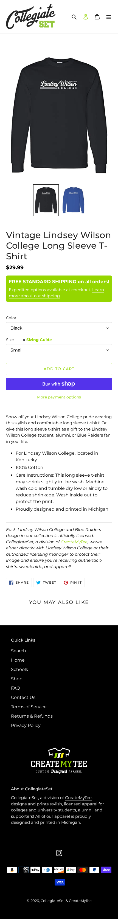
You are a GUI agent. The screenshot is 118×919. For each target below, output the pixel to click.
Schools (19, 669)
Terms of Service (29, 706)
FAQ (15, 688)
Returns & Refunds (32, 716)
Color (11, 317)
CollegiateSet (53, 900)
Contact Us (23, 697)
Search (18, 650)
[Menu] (108, 16)
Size (29, 339)
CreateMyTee (74, 541)
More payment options (59, 397)
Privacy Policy (26, 725)
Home (18, 660)
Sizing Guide (39, 339)
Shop (17, 678)
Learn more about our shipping (56, 293)
